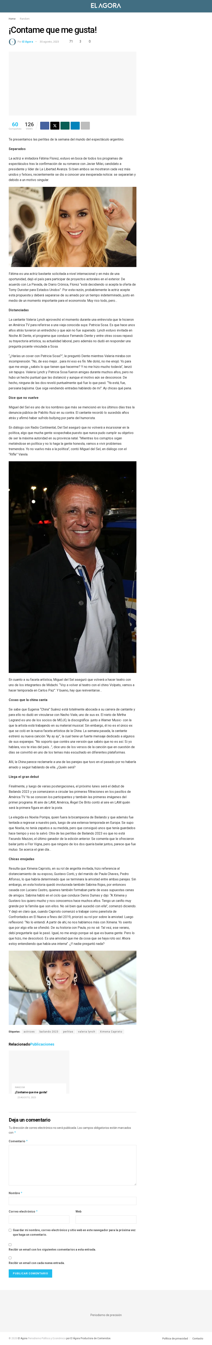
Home (12, 18)
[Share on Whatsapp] (65, 126)
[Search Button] (201, 6)
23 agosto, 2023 (26, 1097)
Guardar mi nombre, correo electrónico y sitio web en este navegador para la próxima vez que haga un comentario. (74, 1232)
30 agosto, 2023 (49, 41)
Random (25, 18)
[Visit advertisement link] (173, 82)
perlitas (68, 1031)
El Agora (23, 1338)
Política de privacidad (175, 1338)
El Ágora (27, 41)
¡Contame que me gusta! (31, 1092)
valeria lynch (86, 1031)
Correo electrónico (23, 1211)
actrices (29, 1031)
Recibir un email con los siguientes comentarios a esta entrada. (52, 1249)
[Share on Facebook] (44, 126)
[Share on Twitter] (54, 126)
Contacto (197, 1338)
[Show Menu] (10, 6)
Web (78, 1211)
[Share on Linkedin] (75, 126)
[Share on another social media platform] (85, 126)
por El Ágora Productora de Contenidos (88, 1338)
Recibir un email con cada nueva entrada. (37, 1263)
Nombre (16, 1193)
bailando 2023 (49, 1031)
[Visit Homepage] (105, 6)
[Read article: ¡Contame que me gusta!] (39, 1072)
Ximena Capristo (111, 1031)
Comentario (18, 1141)
